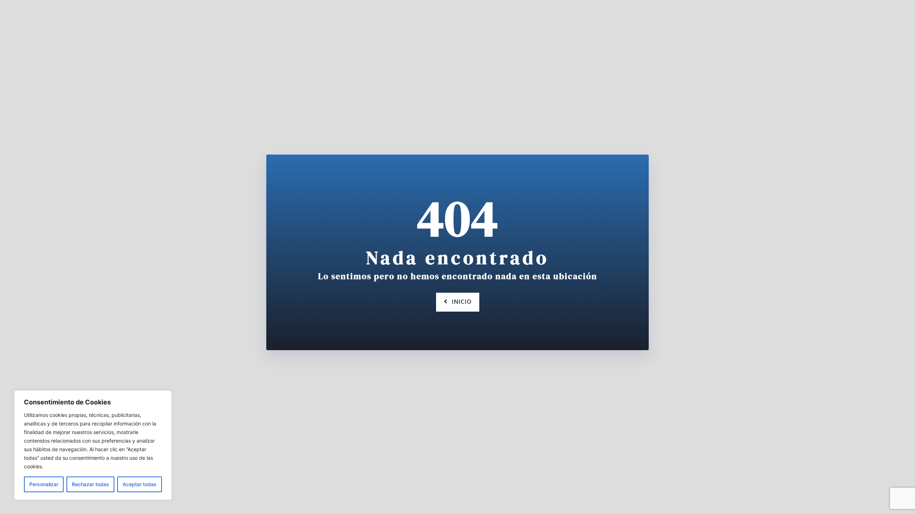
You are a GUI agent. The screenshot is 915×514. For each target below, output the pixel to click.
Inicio (461, 302)
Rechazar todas (90, 484)
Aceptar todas (140, 484)
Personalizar (43, 484)
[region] (93, 445)
